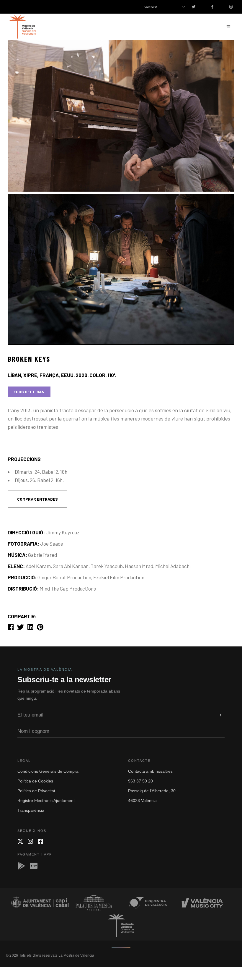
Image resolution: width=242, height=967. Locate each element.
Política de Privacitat (36, 790)
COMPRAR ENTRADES (37, 499)
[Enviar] (220, 715)
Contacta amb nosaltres (150, 771)
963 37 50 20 (140, 781)
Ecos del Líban (29, 391)
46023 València (142, 800)
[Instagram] (30, 841)
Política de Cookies (35, 781)
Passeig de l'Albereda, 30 (152, 790)
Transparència (30, 810)
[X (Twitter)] (20, 841)
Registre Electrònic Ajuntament (46, 800)
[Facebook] (40, 841)
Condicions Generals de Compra (48, 771)
